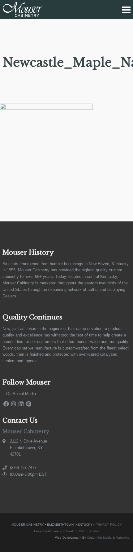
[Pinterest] (28, 404)
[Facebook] (6, 404)
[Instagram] (13, 404)
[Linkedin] (21, 404)
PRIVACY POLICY (109, 524)
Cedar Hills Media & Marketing (108, 537)
